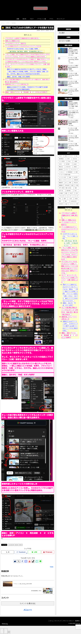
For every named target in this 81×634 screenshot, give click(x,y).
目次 (25, 35)
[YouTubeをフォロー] (29, 561)
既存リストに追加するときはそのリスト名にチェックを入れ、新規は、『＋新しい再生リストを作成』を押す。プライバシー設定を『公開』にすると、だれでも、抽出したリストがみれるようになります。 (27, 71)
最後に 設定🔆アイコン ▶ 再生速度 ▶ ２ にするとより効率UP (26, 92)
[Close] (9, 632)
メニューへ (28, 610)
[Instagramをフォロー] (25, 561)
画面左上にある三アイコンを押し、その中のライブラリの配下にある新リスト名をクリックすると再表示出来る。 (70, 326)
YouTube (4, 544)
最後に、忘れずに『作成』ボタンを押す (18, 76)
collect (20, 544)
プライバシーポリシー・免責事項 (71, 620)
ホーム (51, 620)
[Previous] (2, 631)
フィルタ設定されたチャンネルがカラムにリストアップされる (23, 46)
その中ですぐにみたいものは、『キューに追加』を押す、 (23, 48)
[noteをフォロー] (36, 561)
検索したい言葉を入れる (12, 41)
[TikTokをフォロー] (33, 561)
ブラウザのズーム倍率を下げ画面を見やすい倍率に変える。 (22, 38)
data (16, 544)
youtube (11, 544)
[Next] (6, 631)
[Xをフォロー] (18, 561)
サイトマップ (58, 620)
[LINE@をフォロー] (40, 561)
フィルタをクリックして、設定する (15, 43)
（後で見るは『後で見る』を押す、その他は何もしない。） (25, 51)
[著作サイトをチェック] (15, 561)
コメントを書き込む (28, 603)
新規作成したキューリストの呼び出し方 (16, 84)
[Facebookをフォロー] (22, 561)
